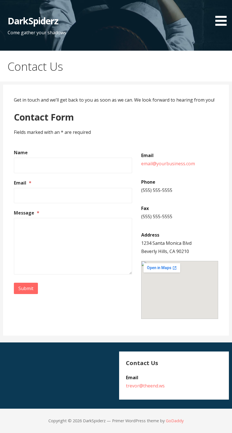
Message (26, 213)
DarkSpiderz (33, 21)
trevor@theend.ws (145, 386)
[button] (223, 14)
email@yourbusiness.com (168, 163)
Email (22, 183)
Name (21, 152)
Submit (25, 288)
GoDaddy (175, 420)
